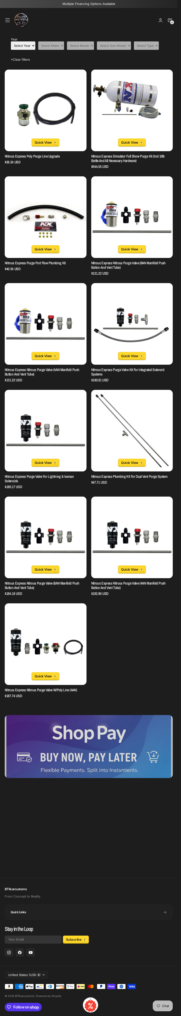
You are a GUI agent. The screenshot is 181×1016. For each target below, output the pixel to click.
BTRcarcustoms (24, 996)
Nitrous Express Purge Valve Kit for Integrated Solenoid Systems (128, 372)
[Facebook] (20, 952)
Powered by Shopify (48, 996)
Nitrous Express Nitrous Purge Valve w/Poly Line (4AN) (41, 690)
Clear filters (20, 59)
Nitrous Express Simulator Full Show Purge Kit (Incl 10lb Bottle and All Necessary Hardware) (128, 158)
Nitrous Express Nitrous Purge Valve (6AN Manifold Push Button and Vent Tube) (128, 265)
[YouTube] (30, 952)
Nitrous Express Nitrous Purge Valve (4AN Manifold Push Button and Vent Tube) (42, 372)
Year (14, 39)
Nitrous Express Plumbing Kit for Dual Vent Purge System (129, 476)
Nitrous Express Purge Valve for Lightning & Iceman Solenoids (39, 478)
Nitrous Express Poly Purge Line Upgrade (32, 156)
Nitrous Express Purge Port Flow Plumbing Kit (35, 263)
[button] (7, 20)
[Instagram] (9, 952)
